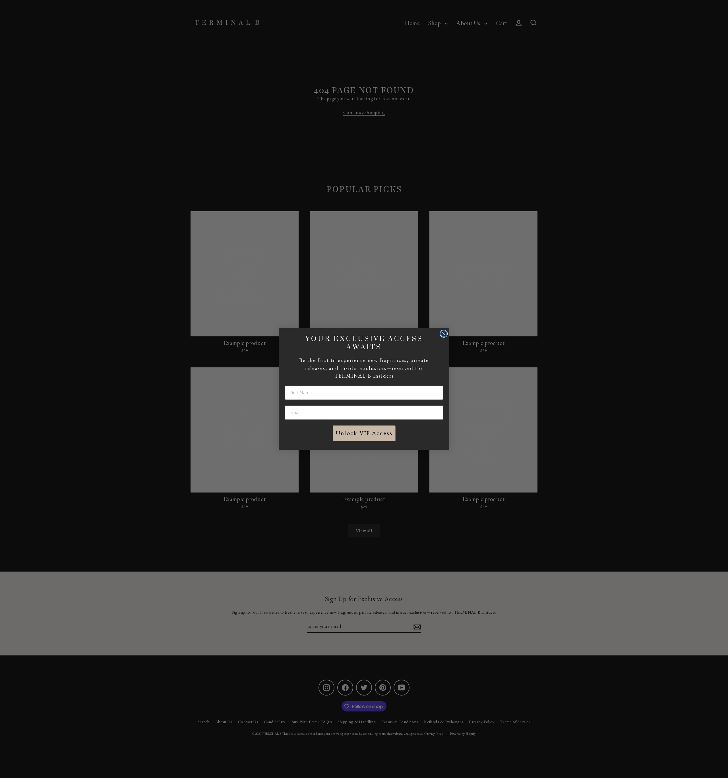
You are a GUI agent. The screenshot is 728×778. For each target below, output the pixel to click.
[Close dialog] (443, 333)
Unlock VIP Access (364, 433)
